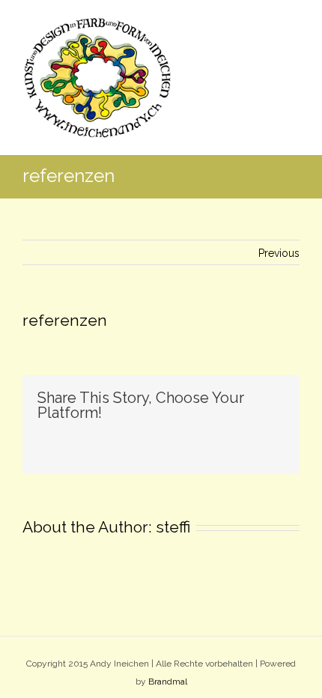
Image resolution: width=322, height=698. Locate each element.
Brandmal (167, 681)
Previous (279, 253)
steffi (173, 527)
